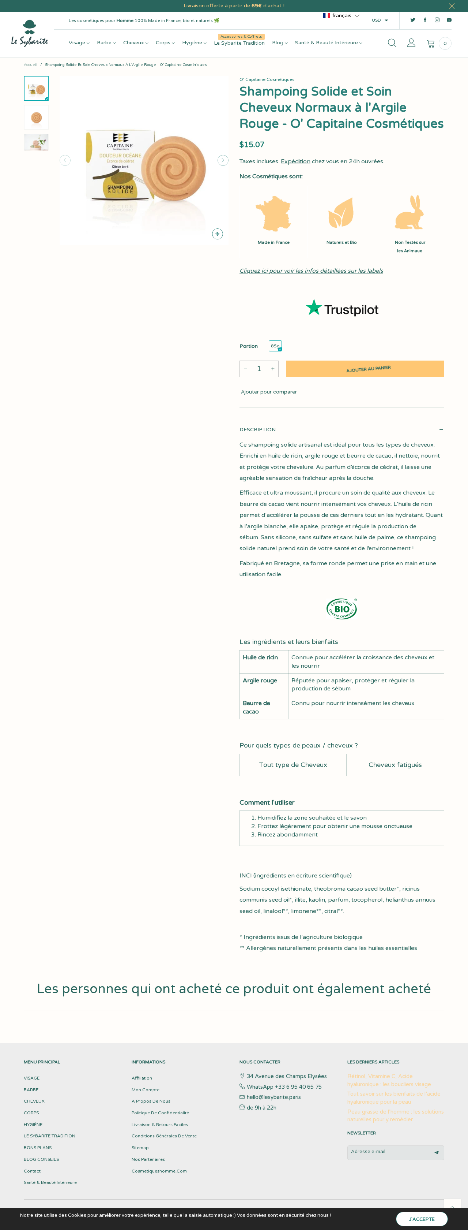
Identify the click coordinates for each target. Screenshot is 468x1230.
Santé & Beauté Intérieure (327, 43)
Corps (164, 43)
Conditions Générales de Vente (164, 1135)
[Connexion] (411, 43)
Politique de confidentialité (160, 1112)
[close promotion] (451, 6)
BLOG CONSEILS (41, 1159)
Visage (78, 43)
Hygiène (193, 43)
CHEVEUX (34, 1101)
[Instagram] (437, 20)
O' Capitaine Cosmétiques (266, 79)
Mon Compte (145, 1089)
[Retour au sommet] (452, 1207)
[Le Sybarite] (29, 33)
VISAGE (31, 1078)
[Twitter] (413, 20)
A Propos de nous (151, 1101)
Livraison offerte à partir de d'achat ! (234, 6)
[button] (65, 160)
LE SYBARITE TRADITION (49, 1135)
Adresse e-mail (368, 1152)
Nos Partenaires (148, 1159)
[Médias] (217, 233)
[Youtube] (449, 20)
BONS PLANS (38, 1147)
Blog (278, 43)
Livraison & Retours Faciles (160, 1124)
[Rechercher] (392, 43)
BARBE (31, 1089)
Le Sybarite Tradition (239, 42)
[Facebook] (425, 20)
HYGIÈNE (33, 1124)
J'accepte (422, 1219)
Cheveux (134, 43)
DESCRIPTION (257, 429)
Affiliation (142, 1078)
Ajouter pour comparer (268, 392)
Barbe (105, 43)
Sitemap (140, 1147)
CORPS (31, 1112)
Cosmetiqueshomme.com (159, 1171)
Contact (32, 1171)
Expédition (295, 161)
